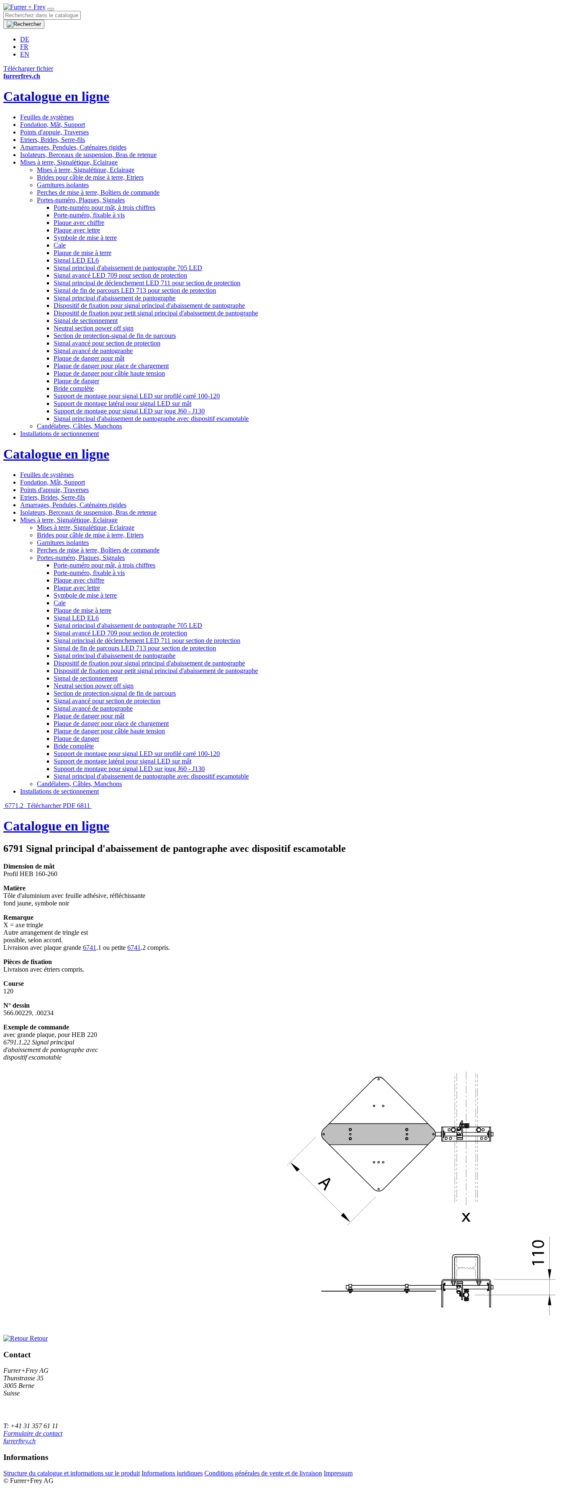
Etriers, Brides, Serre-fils (52, 139)
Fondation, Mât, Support (52, 124)
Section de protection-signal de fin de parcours (115, 335)
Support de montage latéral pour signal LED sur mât (122, 403)
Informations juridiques (172, 1473)
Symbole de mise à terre (85, 237)
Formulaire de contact (32, 1433)
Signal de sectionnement (86, 320)
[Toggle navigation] (50, 9)
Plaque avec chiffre (79, 222)
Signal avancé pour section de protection (107, 343)
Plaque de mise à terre (82, 252)
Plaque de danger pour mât (89, 358)
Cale (60, 245)
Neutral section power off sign (94, 328)
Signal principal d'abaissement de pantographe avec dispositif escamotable (151, 418)
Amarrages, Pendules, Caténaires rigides (73, 147)
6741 (89, 947)
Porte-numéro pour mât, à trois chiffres (104, 207)
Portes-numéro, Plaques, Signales (81, 200)
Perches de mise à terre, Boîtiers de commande (98, 192)
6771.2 (14, 805)
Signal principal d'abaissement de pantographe (114, 298)
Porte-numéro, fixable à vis (89, 215)
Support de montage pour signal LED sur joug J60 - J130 (129, 411)
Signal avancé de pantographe (93, 350)
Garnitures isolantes (63, 184)
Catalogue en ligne (56, 96)
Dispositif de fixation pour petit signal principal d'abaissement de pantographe (156, 313)
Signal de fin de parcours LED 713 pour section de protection (135, 290)
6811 (84, 805)
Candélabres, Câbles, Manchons (79, 426)
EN (24, 54)
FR (24, 46)
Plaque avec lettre (77, 230)
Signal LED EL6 (76, 260)
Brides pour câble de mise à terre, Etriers (90, 177)
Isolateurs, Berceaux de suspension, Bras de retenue (88, 154)
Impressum (338, 1473)
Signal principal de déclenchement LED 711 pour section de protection (147, 282)
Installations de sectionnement (59, 433)
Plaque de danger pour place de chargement (111, 365)
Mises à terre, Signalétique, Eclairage (69, 162)
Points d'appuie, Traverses (54, 132)
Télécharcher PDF (51, 805)
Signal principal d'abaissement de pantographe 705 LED (128, 267)
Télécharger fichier (28, 68)
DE (24, 39)
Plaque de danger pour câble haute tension (109, 373)
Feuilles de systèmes (47, 117)
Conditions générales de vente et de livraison (263, 1473)
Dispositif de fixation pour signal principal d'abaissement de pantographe (149, 305)
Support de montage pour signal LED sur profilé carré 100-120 (137, 396)
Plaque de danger (76, 380)
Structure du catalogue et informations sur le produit (71, 1473)
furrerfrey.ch (19, 1440)
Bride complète (74, 388)
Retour (38, 1338)
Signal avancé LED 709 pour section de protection (120, 275)
